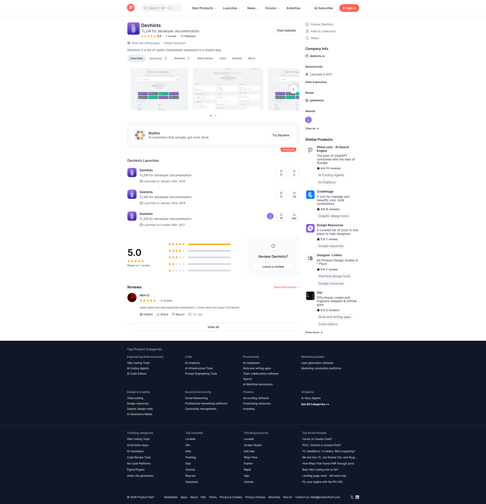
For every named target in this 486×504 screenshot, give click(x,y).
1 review (171, 36)
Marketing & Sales (312, 356)
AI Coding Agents (331, 175)
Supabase (191, 481)
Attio (188, 451)
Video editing (135, 398)
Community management (200, 408)
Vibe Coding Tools (138, 362)
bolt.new (249, 451)
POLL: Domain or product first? (321, 445)
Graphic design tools (334, 216)
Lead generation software (317, 362)
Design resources (175, 43)
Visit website (286, 30)
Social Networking (196, 398)
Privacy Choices (255, 497)
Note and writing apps (146, 43)
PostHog (190, 457)
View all (213, 327)
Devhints (146, 170)
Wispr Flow (250, 457)
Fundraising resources (257, 403)
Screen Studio (252, 445)
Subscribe (325, 8)
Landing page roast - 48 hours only (324, 475)
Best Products (202, 8)
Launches (230, 8)
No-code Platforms (139, 463)
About (194, 497)
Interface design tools (334, 276)
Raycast (190, 475)
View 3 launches (316, 82)
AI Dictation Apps (138, 445)
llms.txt (287, 497)
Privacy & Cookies (231, 497)
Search (247, 378)
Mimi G (145, 295)
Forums (270, 8)
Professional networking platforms (206, 403)
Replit (247, 469)
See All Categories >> (315, 404)
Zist (319, 292)
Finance (248, 391)
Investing (249, 408)
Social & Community (198, 391)
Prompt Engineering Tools (201, 373)
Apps (184, 497)
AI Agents (307, 391)
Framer (248, 463)
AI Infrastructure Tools (199, 368)
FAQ (203, 497)
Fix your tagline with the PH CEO (322, 481)
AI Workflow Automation (258, 384)
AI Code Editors (136, 373)
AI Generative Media (139, 414)
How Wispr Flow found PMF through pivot (328, 463)
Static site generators (140, 475)
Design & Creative (138, 391)
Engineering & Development (145, 356)
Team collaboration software (260, 373)
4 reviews (166, 300)
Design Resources (330, 225)
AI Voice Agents (311, 398)
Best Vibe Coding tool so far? (320, 469)
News (251, 8)
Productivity (251, 356)
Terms (213, 497)
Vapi (188, 463)
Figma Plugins (135, 469)
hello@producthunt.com (325, 497)
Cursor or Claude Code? (317, 439)
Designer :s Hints (329, 255)
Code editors (328, 324)
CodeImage (325, 191)
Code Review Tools (139, 457)
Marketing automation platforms (321, 368)
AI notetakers (251, 362)
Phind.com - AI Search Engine (333, 148)
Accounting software (256, 398)
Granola (190, 469)
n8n (187, 445)
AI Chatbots (327, 182)
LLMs (188, 356)
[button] (251, 58)
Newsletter (171, 497)
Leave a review (273, 266)
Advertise (293, 8)
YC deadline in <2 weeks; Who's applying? (328, 451)
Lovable (190, 439)
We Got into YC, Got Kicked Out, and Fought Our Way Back (329, 458)
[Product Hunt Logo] (131, 8)
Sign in (351, 8)
